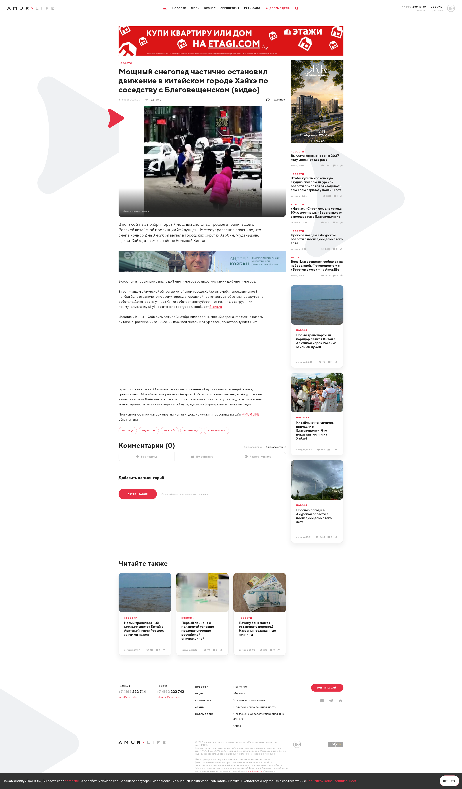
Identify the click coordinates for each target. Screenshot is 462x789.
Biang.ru (215, 307)
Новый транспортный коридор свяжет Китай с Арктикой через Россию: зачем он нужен (316, 341)
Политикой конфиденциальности (332, 781)
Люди (195, 8)
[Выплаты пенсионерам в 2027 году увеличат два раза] (341, 166)
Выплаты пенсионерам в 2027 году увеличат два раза (315, 157)
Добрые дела (204, 714)
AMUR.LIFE (250, 414)
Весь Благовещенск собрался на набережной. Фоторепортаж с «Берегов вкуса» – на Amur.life (317, 265)
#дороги (148, 430)
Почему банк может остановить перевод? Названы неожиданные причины (257, 629)
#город (127, 430)
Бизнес (209, 8)
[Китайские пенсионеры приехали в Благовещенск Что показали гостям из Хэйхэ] (336, 450)
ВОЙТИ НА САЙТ (327, 687)
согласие (72, 781)
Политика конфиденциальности (254, 707)
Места (295, 258)
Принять (449, 780)
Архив (199, 707)
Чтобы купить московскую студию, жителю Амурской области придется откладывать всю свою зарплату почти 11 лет (316, 184)
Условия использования (249, 700)
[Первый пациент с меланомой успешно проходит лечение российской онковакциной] (221, 650)
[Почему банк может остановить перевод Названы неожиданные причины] (279, 650)
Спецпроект (229, 8)
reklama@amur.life (168, 697)
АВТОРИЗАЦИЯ (138, 494)
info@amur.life (128, 697)
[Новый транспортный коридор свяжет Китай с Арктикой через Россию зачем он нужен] (336, 362)
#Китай (169, 430)
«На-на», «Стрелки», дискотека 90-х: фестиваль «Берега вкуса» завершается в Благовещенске (316, 212)
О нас (237, 725)
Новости (179, 8)
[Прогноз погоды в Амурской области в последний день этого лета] (341, 249)
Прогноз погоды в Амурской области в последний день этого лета (317, 239)
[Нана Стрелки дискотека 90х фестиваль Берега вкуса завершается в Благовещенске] (341, 223)
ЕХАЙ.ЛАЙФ (252, 8)
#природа (191, 430)
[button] (340, 701)
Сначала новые (253, 446)
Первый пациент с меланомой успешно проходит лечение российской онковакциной (197, 631)
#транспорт (216, 430)
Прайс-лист (241, 686)
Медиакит (240, 693)
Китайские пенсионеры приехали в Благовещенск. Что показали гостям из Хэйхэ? (315, 430)
